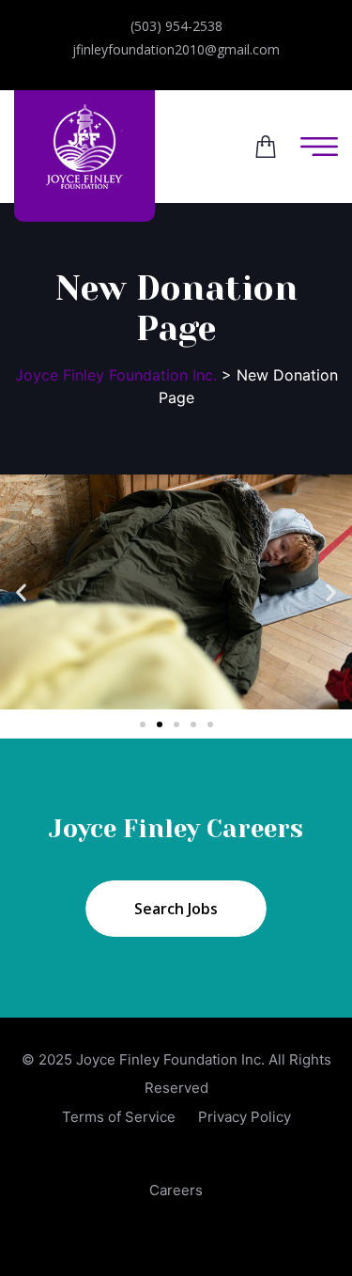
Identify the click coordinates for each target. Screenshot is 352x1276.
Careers (176, 1190)
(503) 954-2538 (176, 26)
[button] (21, 592)
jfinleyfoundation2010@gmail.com (176, 49)
